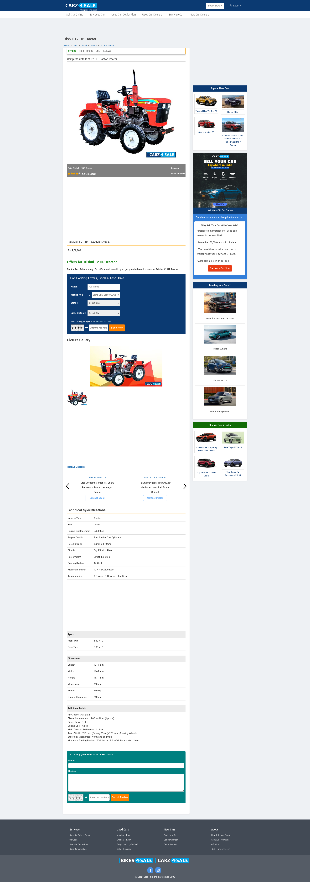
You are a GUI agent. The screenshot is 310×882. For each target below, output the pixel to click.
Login (236, 5)
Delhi (119, 849)
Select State (214, 5)
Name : (74, 286)
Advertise (215, 844)
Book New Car (170, 835)
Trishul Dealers (76, 467)
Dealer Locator (170, 844)
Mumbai (120, 835)
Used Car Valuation (78, 849)
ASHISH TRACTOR (97, 477)
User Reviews (103, 50)
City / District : (78, 313)
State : (74, 303)
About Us (215, 839)
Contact (224, 839)
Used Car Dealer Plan (123, 14)
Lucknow (127, 849)
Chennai (120, 839)
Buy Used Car (97, 14)
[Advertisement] (155, 27)
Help (213, 835)
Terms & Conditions (104, 321)
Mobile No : (77, 295)
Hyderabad (133, 844)
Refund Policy (223, 835)
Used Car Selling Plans (79, 835)
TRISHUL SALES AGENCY (155, 477)
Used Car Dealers (152, 14)
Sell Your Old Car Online (220, 210)
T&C (213, 849)
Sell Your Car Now (220, 268)
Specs (89, 50)
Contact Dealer (97, 498)
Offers (72, 50)
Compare (175, 168)
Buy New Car (176, 14)
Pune (128, 835)
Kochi (128, 839)
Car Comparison (171, 839)
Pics (81, 50)
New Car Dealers (199, 14)
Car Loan (73, 839)
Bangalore (121, 844)
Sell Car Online (74, 14)
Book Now (117, 327)
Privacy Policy (223, 849)
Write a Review (178, 173)
